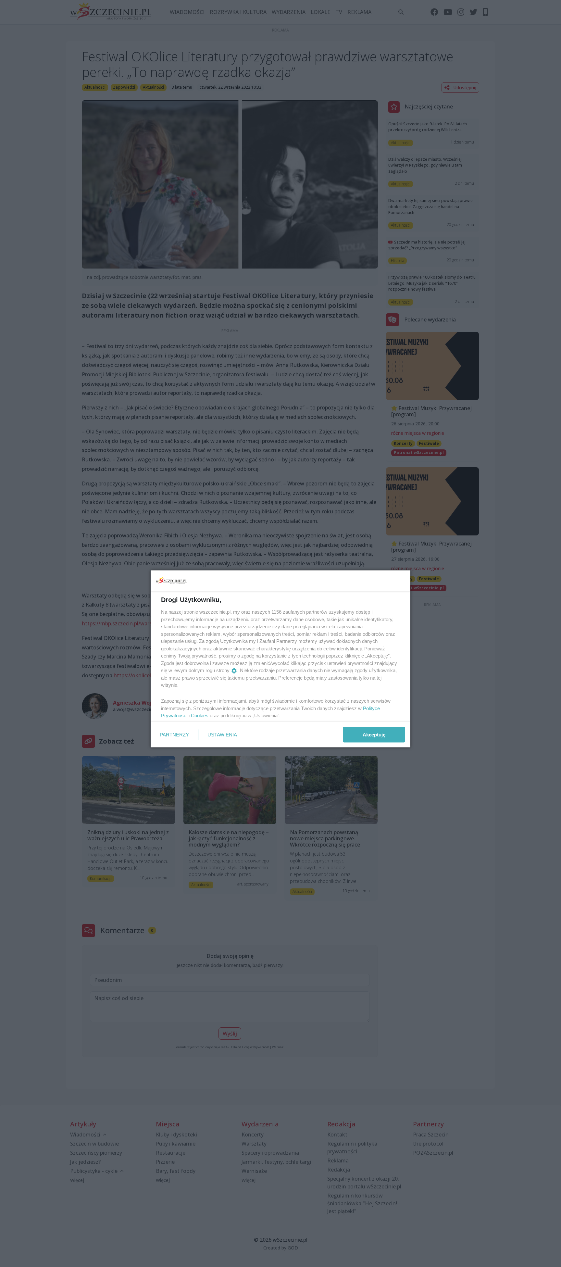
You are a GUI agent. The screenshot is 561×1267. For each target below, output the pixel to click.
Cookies (199, 715)
